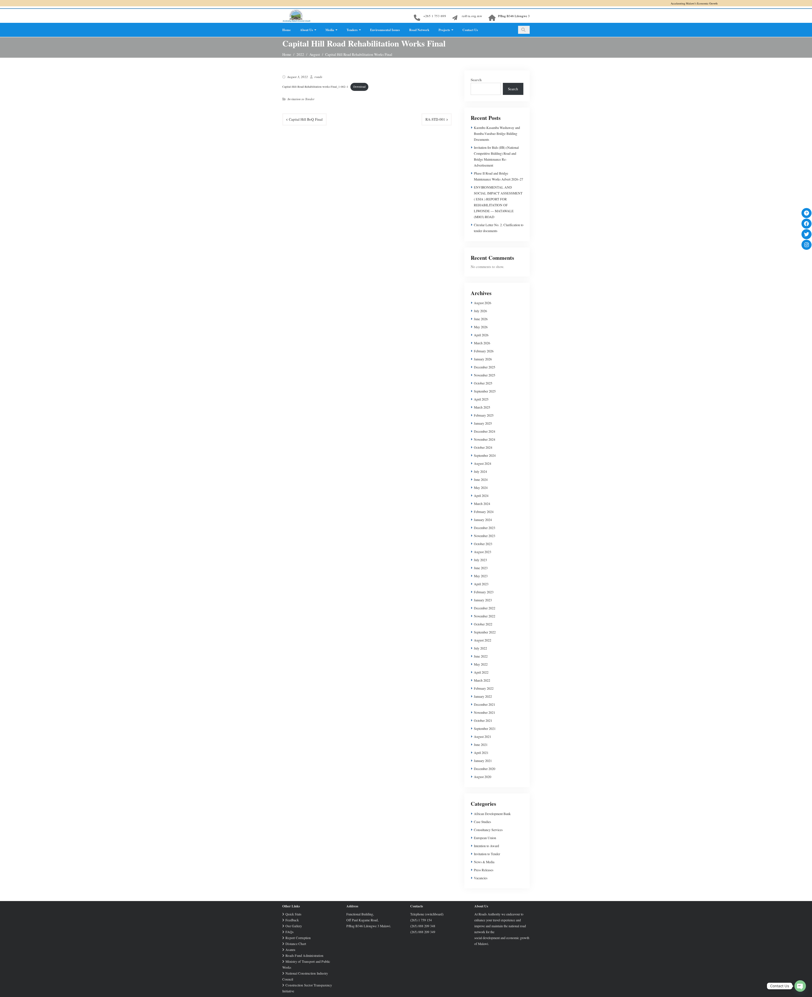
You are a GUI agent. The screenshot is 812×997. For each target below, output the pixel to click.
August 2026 (482, 303)
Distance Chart (295, 943)
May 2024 (481, 487)
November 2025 (484, 375)
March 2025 (482, 407)
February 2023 (484, 592)
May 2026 (481, 327)
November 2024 (484, 439)
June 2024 (481, 479)
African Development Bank (492, 813)
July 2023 (480, 560)
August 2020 (482, 776)
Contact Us (470, 29)
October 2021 (483, 720)
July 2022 (480, 648)
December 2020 (484, 768)
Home (286, 29)
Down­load (359, 87)
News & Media (484, 862)
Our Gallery (293, 926)
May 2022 (481, 664)
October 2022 (483, 624)
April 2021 (481, 752)
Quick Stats (293, 914)
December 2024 (484, 431)
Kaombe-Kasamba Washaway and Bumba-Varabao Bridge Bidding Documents (497, 133)
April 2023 (481, 584)
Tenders (352, 29)
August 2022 (482, 640)
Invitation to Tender (301, 99)
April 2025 (481, 399)
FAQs (289, 932)
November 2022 (484, 616)
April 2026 (481, 335)
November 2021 (484, 712)
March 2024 (482, 503)
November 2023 (484, 535)
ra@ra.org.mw (472, 16)
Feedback (292, 920)
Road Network (419, 29)
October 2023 (483, 544)
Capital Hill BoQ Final (306, 119)
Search (476, 79)
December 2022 (484, 608)
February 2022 (484, 688)
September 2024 (485, 455)
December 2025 (484, 367)
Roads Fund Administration (304, 955)
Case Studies (482, 821)
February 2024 (484, 511)
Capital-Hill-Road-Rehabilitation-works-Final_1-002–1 (315, 87)
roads (318, 77)
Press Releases (483, 870)
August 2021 (482, 736)
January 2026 (483, 359)
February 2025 (484, 415)
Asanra (290, 949)
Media (329, 29)
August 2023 (482, 552)
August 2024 (482, 463)
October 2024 (483, 447)
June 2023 (481, 568)
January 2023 (483, 600)
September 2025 (485, 391)
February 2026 (484, 351)
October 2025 (483, 383)
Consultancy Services (488, 829)
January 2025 (483, 423)
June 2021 (481, 744)
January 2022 (483, 696)
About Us (306, 29)
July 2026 (480, 311)
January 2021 (483, 760)
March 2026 (482, 343)
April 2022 (481, 672)
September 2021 (485, 728)
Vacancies (480, 878)
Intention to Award (486, 846)
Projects (444, 29)
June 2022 (481, 656)
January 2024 (483, 519)
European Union (485, 838)
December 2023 (484, 527)
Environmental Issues (385, 29)
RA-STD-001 (435, 119)
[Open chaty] (800, 986)
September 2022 (485, 632)
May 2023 (481, 576)
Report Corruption (298, 937)
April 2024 (481, 495)
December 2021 (484, 704)
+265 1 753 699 (434, 16)
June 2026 (481, 319)
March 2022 (482, 680)
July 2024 (480, 471)
